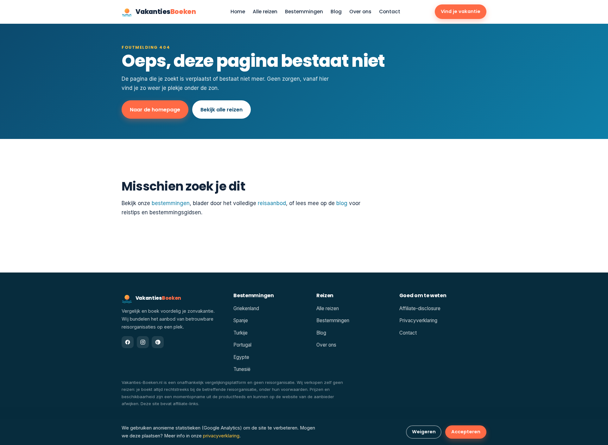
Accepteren (465, 432)
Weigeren (424, 432)
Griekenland (246, 308)
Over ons (360, 12)
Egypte (241, 357)
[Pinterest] (158, 342)
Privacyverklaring (418, 320)
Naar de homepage (155, 109)
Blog (336, 12)
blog (341, 203)
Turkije (240, 333)
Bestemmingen (304, 12)
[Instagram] (143, 342)
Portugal (242, 345)
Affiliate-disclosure (419, 308)
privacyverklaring (221, 436)
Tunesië (241, 369)
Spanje (240, 320)
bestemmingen (171, 203)
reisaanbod (272, 203)
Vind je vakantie (460, 11)
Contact (389, 12)
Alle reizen (265, 12)
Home (238, 12)
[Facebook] (128, 342)
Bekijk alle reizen (221, 109)
